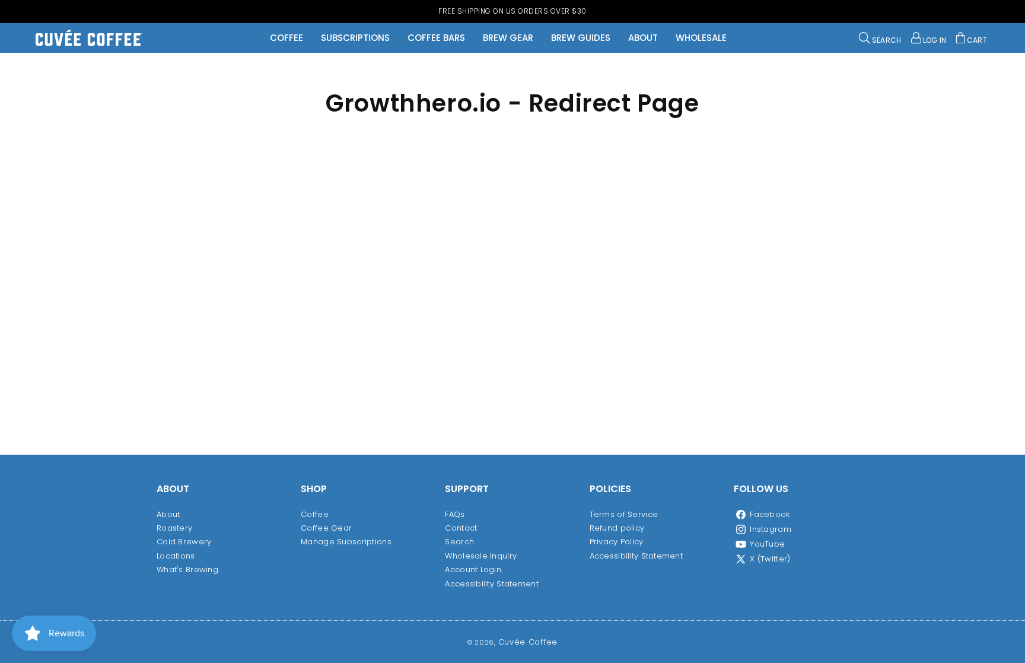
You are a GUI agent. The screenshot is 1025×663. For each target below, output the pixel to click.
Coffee (315, 514)
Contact (461, 528)
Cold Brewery (184, 541)
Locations (176, 556)
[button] (880, 38)
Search (459, 541)
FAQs (454, 514)
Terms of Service (624, 514)
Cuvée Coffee (528, 642)
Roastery (174, 528)
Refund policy (617, 528)
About (168, 514)
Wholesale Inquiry (481, 556)
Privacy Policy (617, 541)
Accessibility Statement (491, 583)
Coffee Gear (326, 528)
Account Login (473, 569)
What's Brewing (187, 569)
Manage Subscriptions (346, 541)
